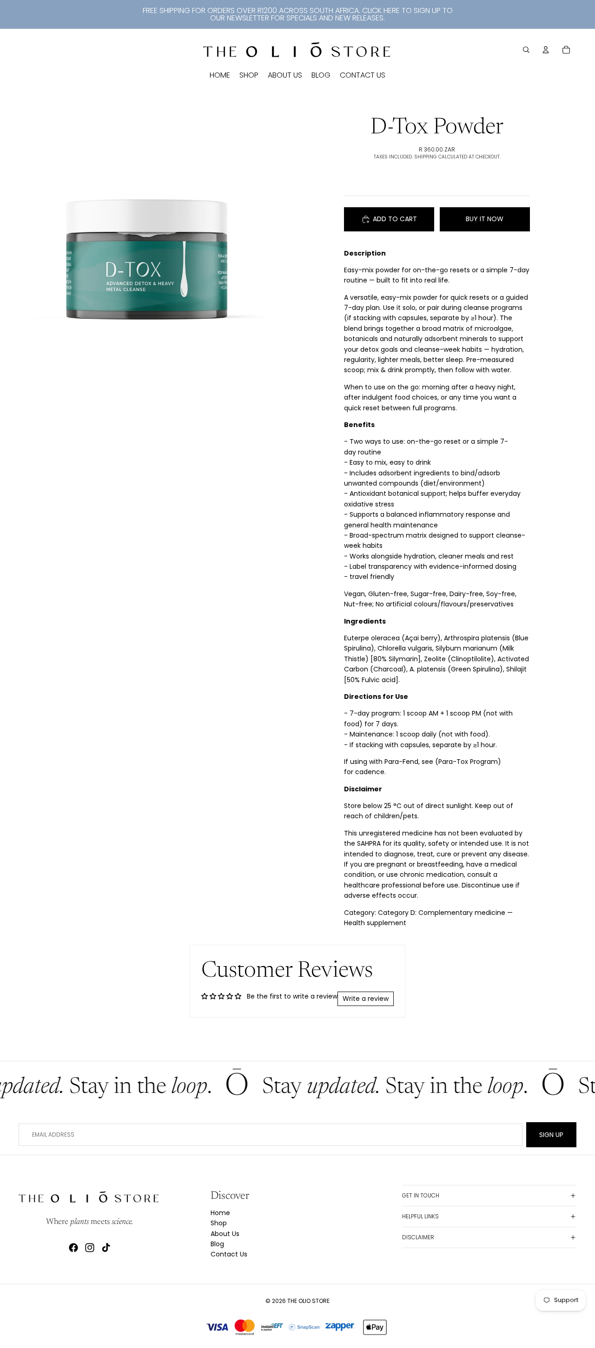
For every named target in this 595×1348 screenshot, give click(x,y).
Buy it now (484, 219)
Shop (219, 1223)
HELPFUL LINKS (420, 1216)
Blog (217, 1244)
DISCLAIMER (418, 1237)
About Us (225, 1233)
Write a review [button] (366, 998)
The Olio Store (308, 1301)
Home (220, 1212)
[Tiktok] (106, 1247)
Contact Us (229, 1254)
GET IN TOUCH (420, 1195)
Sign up (551, 1134)
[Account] (546, 49)
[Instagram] (89, 1247)
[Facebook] (73, 1247)
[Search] (526, 49)
